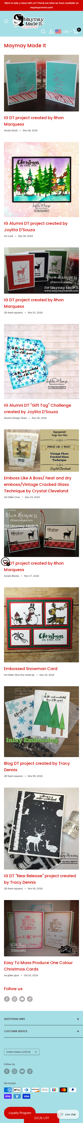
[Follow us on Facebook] (7, 999)
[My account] (51, 31)
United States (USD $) (18, 1052)
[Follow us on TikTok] (30, 999)
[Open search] (43, 31)
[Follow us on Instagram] (14, 999)
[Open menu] (6, 21)
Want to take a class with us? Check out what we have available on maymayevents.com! (41, 5)
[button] (41, 1118)
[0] (75, 31)
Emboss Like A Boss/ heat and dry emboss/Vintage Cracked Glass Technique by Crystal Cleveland (38, 484)
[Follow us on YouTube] (22, 999)
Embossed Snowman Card (30, 668)
